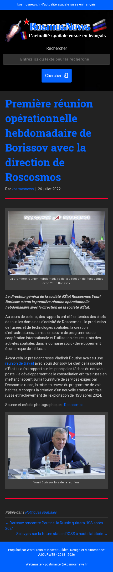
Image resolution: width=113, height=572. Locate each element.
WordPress (35, 550)
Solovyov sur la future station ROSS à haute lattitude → (62, 534)
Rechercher (56, 48)
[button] (57, 76)
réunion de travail (19, 363)
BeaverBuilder (57, 550)
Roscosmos (74, 405)
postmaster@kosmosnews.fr (66, 564)
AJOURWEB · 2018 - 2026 (56, 555)
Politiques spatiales (40, 512)
